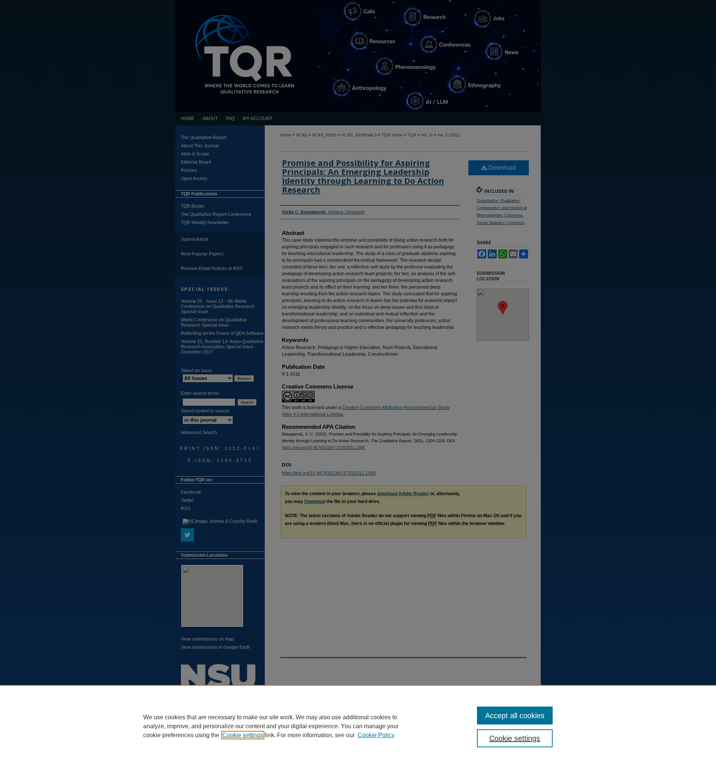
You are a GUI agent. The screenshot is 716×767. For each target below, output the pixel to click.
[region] (358, 726)
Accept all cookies (514, 715)
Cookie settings (242, 735)
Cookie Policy (376, 735)
